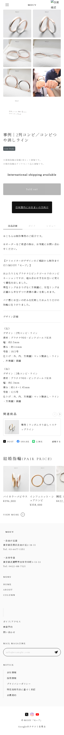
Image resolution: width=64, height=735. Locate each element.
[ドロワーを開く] (7, 5)
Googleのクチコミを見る (32, 726)
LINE (39, 441)
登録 (56, 652)
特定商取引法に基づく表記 (21, 689)
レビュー (51, 225)
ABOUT (8, 589)
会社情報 (12, 672)
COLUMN (9, 594)
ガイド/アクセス (12, 621)
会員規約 (12, 695)
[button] (60, 414)
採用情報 (12, 677)
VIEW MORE (11, 514)
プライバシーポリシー (19, 683)
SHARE (25, 441)
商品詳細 (13, 225)
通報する (56, 441)
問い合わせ (9, 632)
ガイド (32, 225)
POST (10, 441)
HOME (7, 584)
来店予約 (8, 626)
